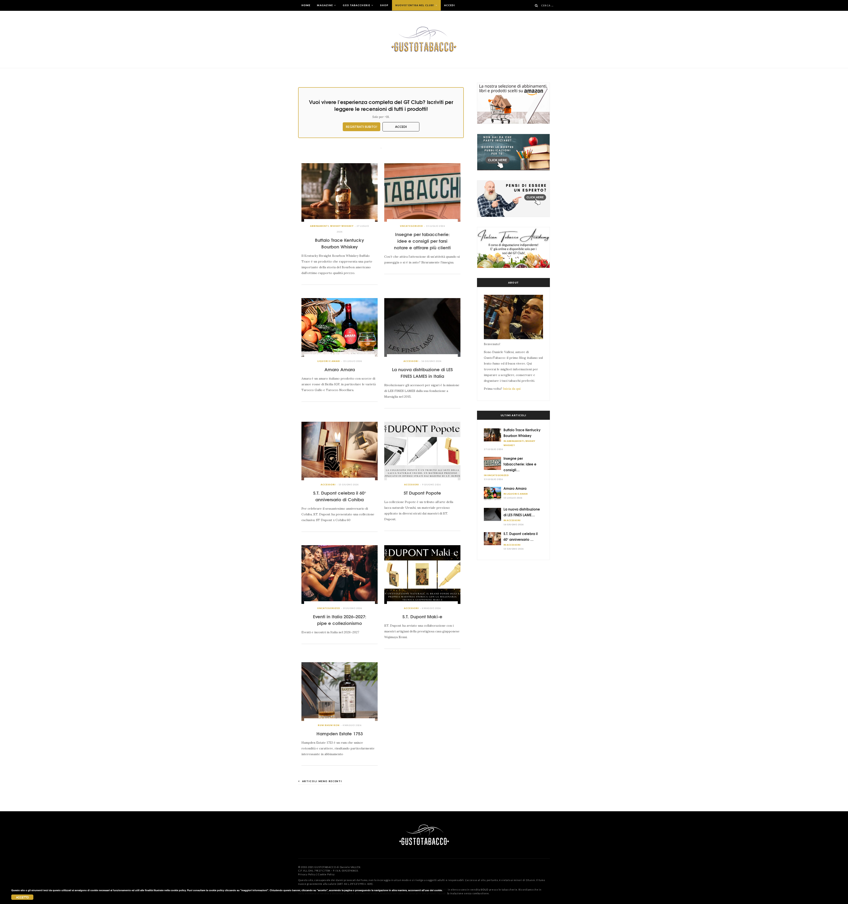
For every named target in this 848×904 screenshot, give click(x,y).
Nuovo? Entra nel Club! (415, 5)
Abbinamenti (319, 226)
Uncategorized (411, 226)
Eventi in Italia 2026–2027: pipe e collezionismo (339, 619)
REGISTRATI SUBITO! (361, 127)
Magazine (325, 5)
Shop (384, 5)
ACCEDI (401, 127)
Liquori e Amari (328, 361)
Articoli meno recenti (322, 781)
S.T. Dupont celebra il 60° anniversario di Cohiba (339, 496)
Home (305, 5)
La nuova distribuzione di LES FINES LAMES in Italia (422, 372)
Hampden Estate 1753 (339, 733)
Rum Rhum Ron (328, 725)
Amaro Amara (339, 369)
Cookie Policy (326, 874)
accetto (22, 897)
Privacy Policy (307, 874)
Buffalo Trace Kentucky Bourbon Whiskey (339, 243)
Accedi (449, 5)
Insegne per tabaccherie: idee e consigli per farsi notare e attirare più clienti (422, 241)
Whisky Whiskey (342, 226)
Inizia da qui (512, 389)
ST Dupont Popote (422, 492)
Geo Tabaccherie (357, 5)
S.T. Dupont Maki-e (422, 616)
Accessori (410, 361)
